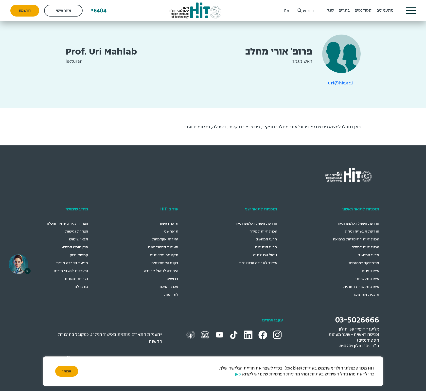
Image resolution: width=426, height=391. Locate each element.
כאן (238, 374)
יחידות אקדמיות (165, 239)
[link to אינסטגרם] (278, 335)
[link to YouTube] (220, 335)
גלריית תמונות (76, 278)
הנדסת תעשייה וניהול (361, 231)
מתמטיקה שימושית (363, 263)
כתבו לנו (81, 286)
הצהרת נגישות (76, 231)
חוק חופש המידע (75, 247)
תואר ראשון (169, 223)
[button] (411, 10)
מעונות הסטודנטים (163, 247)
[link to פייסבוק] (263, 335)
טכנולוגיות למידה (365, 247)
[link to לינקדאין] (249, 335)
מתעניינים (384, 10)
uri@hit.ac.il (341, 83)
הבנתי (66, 371)
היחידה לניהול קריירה (161, 271)
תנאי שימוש (78, 239)
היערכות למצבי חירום (71, 271)
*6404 (98, 10)
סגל (330, 10)
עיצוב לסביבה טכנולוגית (258, 263)
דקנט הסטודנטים (164, 263)
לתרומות (171, 294)
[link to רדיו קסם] (191, 335)
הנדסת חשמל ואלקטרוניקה (358, 223)
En (286, 10)
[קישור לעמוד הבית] (195, 10)
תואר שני (171, 231)
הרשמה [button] (25, 10)
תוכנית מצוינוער (366, 294)
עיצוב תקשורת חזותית (361, 286)
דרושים (172, 278)
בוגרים (344, 10)
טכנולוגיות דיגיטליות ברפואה (356, 239)
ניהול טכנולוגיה (265, 255)
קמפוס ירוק (79, 255)
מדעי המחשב (368, 255)
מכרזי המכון (169, 286)
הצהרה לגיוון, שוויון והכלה (67, 223)
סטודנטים (363, 10)
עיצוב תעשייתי (367, 278)
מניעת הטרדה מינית (72, 263)
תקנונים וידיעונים (164, 255)
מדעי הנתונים (266, 247)
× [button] (27, 271)
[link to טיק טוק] (234, 335)
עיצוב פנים (370, 271)
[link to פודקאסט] (206, 335)
